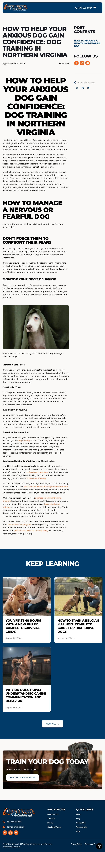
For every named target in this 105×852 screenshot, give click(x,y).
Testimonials (81, 827)
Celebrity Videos (54, 827)
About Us (51, 818)
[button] (77, 88)
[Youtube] (87, 63)
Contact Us (80, 823)
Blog (78, 818)
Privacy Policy (76, 844)
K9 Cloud (16, 847)
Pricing (50, 823)
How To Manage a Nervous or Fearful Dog (87, 43)
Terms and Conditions (93, 844)
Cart (78, 831)
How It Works (52, 814)
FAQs (78, 814)
